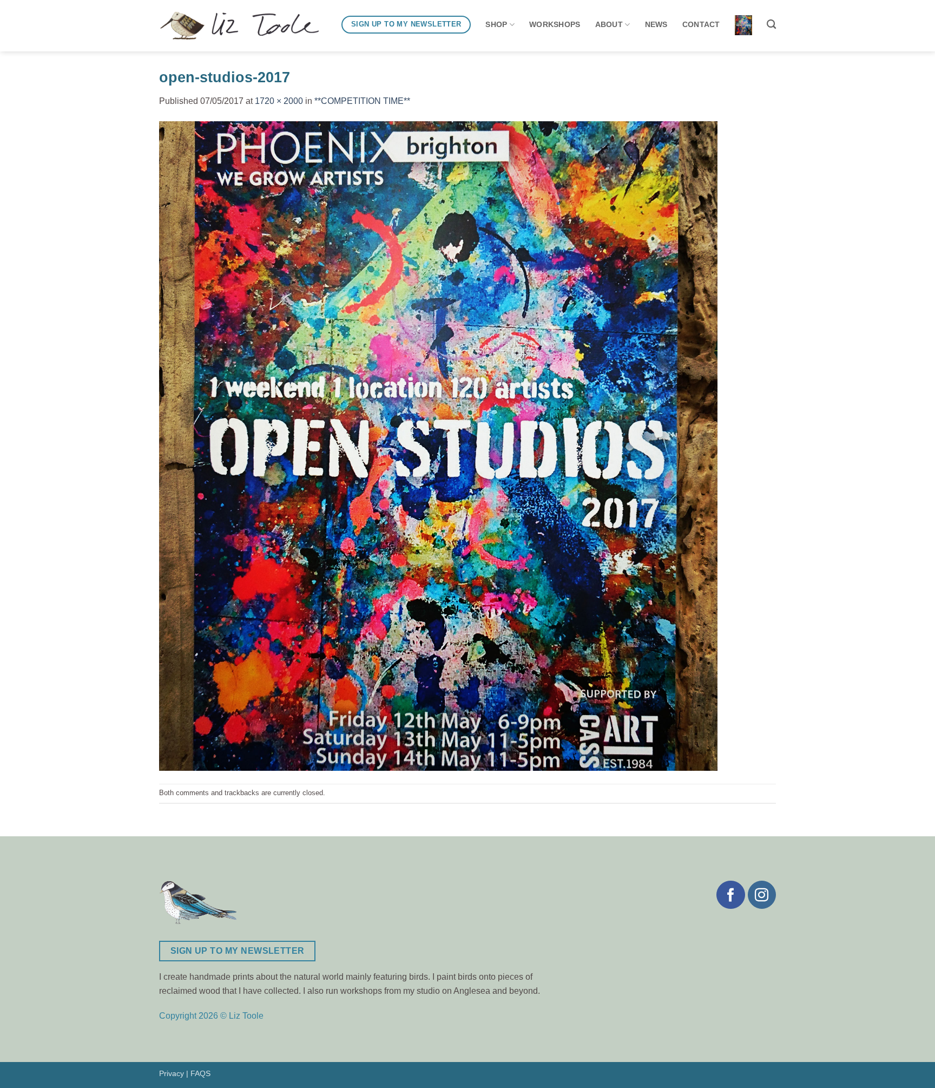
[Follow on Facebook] (730, 895)
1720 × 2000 (279, 101)
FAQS (200, 1073)
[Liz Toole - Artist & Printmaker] (239, 26)
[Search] (771, 25)
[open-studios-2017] (438, 445)
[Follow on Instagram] (762, 895)
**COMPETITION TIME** (362, 101)
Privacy (171, 1073)
